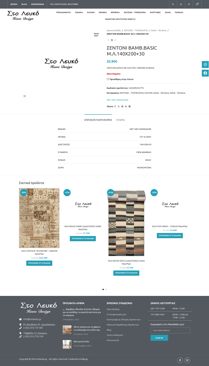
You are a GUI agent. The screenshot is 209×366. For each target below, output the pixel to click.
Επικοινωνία (113, 340)
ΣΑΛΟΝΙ (148, 93)
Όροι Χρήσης (113, 309)
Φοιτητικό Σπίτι (81, 341)
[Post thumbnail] (67, 330)
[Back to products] (112, 40)
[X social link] (119, 106)
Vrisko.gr (83, 359)
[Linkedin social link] (126, 106)
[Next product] (115, 40)
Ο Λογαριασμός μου (116, 314)
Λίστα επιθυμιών (115, 335)
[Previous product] (108, 40)
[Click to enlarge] (24, 96)
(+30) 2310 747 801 (33, 327)
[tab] (98, 118)
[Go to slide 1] (103, 289)
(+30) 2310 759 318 (33, 336)
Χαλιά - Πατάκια (158, 30)
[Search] (173, 4)
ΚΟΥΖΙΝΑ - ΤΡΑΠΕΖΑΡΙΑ (136, 30)
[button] (39, 263)
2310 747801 (73, 4)
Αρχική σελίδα (114, 30)
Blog (109, 330)
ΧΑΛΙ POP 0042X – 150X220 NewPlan (170, 226)
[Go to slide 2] (106, 289)
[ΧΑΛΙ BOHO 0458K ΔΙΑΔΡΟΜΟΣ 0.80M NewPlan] (82, 206)
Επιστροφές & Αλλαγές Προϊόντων (124, 319)
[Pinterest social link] (122, 106)
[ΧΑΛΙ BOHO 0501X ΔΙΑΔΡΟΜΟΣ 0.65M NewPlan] (126, 223)
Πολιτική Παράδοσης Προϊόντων (123, 324)
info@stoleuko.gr (32, 319)
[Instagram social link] (187, 360)
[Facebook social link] (115, 106)
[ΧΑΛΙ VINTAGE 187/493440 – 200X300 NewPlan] (39, 218)
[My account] (181, 4)
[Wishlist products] (188, 4)
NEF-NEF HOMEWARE (117, 100)
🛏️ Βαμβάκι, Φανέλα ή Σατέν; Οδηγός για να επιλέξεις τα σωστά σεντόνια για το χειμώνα (82, 312)
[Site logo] (23, 15)
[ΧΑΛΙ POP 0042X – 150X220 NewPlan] (170, 206)
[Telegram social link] (129, 106)
